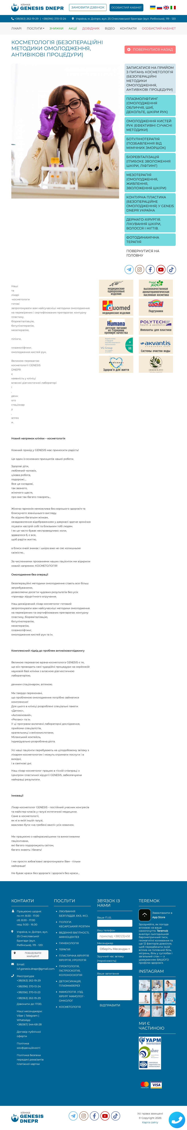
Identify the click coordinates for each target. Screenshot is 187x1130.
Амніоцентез (69, 937)
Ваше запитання (108, 973)
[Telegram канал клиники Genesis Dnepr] (129, 269)
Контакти (128, 28)
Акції (73, 28)
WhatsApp (23, 1020)
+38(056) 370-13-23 (28, 992)
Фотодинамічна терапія (142, 239)
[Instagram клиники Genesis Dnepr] (139, 269)
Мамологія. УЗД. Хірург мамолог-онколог (71, 996)
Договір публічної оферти (29, 1034)
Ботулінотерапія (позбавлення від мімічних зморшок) (146, 143)
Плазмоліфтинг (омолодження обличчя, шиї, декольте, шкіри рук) (147, 105)
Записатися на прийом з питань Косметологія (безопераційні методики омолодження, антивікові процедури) (150, 79)
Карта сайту (150, 1122)
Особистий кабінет (126, 7)
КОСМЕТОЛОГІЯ (70, 1007)
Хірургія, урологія (72, 960)
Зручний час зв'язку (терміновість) (110, 958)
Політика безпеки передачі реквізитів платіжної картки (30, 1060)
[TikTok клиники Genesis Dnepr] (171, 269)
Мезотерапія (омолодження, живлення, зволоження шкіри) (146, 181)
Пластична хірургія (74, 955)
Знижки (56, 28)
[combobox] (114, 949)
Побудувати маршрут (33, 955)
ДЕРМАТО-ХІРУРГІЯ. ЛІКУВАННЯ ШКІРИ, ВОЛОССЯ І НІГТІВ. (143, 224)
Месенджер (105, 943)
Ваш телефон (106, 930)
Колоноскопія (70, 975)
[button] (150, 269)
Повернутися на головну (142, 253)
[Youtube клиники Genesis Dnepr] (160, 269)
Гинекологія (69, 943)
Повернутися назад (152, 50)
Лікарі (16, 28)
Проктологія (69, 966)
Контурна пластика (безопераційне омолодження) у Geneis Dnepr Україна (150, 203)
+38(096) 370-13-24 (54, 18)
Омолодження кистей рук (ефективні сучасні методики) (149, 125)
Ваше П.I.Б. (104, 917)
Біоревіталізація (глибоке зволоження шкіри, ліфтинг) (148, 161)
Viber (20, 1015)
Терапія (64, 949)
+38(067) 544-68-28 (29, 1024)
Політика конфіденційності (28, 1045)
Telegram (32, 1015)
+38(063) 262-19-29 (27, 18)
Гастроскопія (69, 970)
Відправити (110, 1005)
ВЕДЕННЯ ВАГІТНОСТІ (74, 932)
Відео (110, 28)
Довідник (91, 28)
